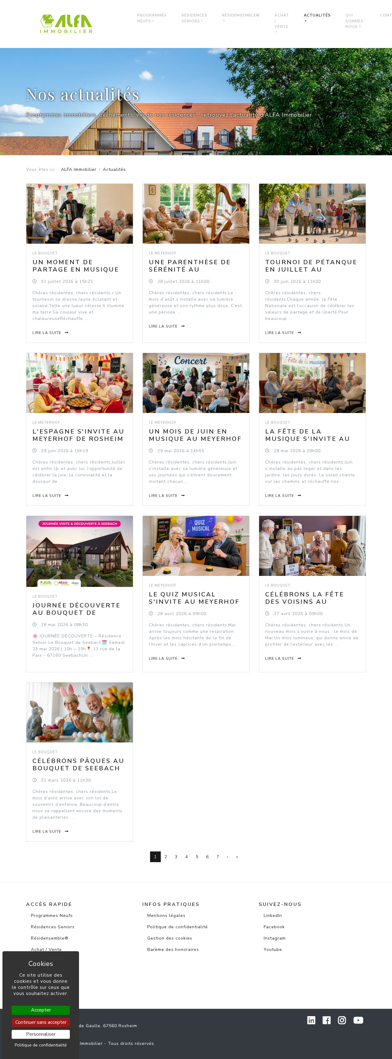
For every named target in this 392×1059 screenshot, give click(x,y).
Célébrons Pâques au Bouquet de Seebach (78, 764)
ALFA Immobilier (78, 169)
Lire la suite (47, 332)
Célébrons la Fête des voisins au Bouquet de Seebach (309, 601)
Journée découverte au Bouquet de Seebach (76, 612)
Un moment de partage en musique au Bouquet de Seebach (75, 273)
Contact (39, 983)
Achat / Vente (281, 21)
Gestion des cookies (169, 938)
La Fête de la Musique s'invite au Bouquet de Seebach (309, 438)
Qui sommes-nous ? (355, 21)
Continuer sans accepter (40, 1022)
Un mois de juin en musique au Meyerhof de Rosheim (195, 438)
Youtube (273, 949)
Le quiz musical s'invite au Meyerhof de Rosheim (194, 601)
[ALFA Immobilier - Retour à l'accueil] (70, 24)
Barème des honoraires (173, 949)
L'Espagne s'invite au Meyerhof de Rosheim (78, 435)
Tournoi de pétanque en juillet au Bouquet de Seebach (311, 269)
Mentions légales (166, 915)
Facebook (274, 927)
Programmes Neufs (152, 18)
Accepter (41, 1010)
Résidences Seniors (194, 18)
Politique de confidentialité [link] (41, 1045)
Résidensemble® (241, 15)
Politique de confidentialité (177, 927)
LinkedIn (273, 915)
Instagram (275, 938)
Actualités (317, 15)
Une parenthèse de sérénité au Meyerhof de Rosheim (194, 269)
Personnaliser (40, 1034)
